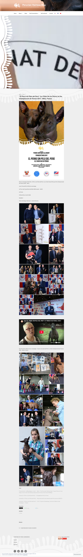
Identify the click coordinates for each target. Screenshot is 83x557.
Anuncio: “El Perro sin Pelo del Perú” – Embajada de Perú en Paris (33, 495)
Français (15, 542)
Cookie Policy (25, 554)
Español (15, 539)
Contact (51, 13)
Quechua (15, 544)
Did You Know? (44, 13)
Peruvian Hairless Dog (34, 4)
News (26, 13)
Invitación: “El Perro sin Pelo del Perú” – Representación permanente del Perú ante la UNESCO (40, 498)
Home (15, 13)
